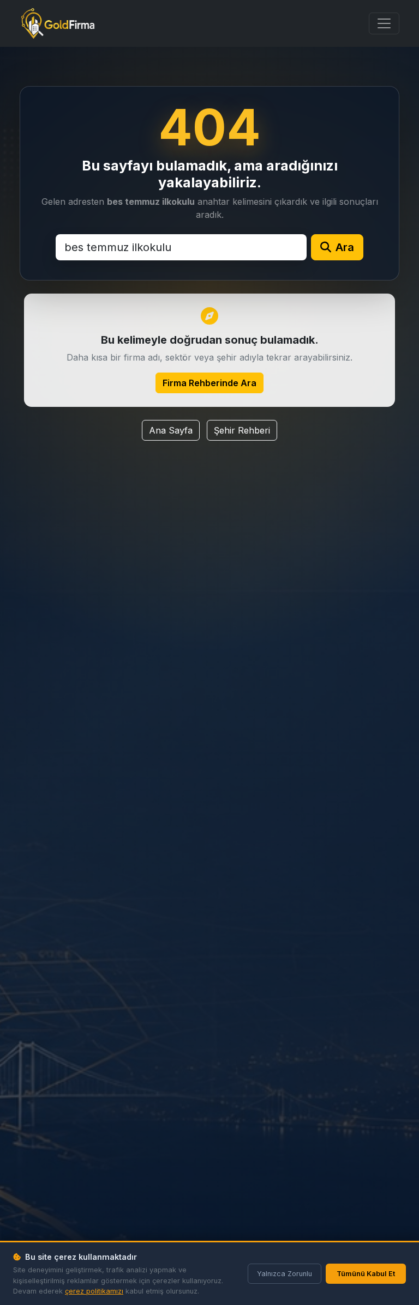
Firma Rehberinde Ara (209, 382)
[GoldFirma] (58, 23)
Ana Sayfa (171, 430)
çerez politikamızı (94, 1291)
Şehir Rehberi (242, 430)
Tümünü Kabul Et (366, 1274)
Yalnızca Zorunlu (284, 1274)
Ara (345, 247)
